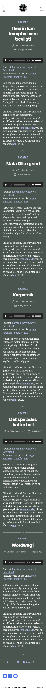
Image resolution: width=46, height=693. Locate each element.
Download (8, 70)
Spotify (18, 77)
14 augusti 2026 (24, 174)
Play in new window (23, 67)
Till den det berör (26, 45)
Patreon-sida (27, 127)
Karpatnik (23, 295)
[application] (23, 60)
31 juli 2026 (37, 431)
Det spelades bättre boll (23, 422)
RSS (26, 77)
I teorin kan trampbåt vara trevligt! (23, 34)
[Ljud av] (33, 60)
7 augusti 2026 (24, 305)
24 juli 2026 (36, 552)
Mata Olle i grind (23, 163)
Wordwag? (23, 545)
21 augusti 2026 (25, 49)
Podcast (23, 22)
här (14, 144)
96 (17, 662)
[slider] (38, 60)
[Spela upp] (6, 60)
